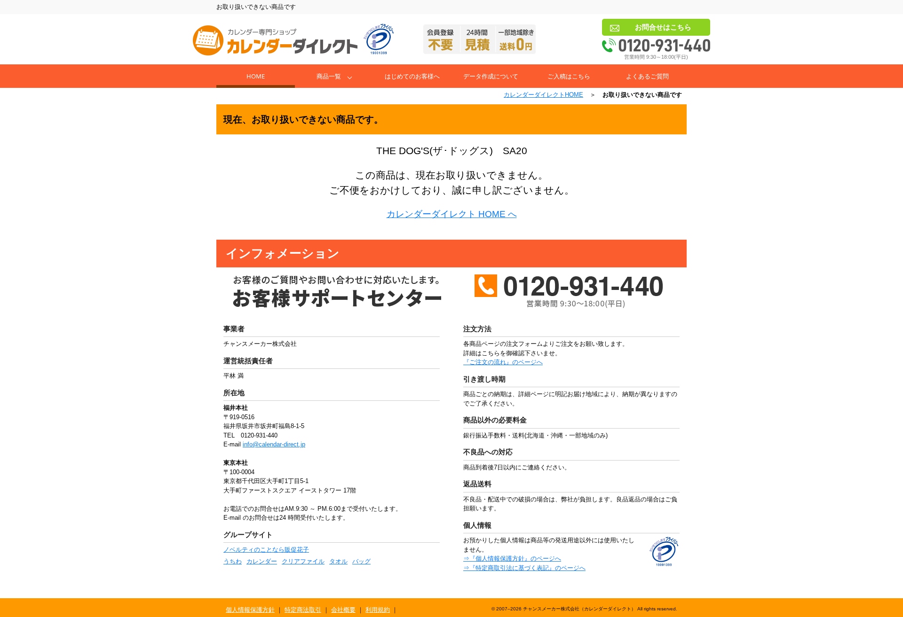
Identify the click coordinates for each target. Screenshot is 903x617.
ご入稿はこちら (568, 76)
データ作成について (490, 76)
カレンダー (261, 561)
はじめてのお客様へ (412, 76)
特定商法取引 (303, 609)
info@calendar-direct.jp (274, 444)
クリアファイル (303, 561)
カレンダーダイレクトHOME (543, 94)
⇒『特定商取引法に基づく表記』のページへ (524, 567)
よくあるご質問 (647, 76)
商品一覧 (329, 76)
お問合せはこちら (663, 27)
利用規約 (377, 609)
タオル (338, 561)
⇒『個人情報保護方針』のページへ (512, 558)
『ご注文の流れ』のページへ (503, 362)
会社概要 (343, 609)
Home (255, 76)
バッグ (361, 561)
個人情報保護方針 (250, 609)
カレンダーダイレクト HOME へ (452, 214)
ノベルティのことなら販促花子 (266, 549)
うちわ (232, 561)
